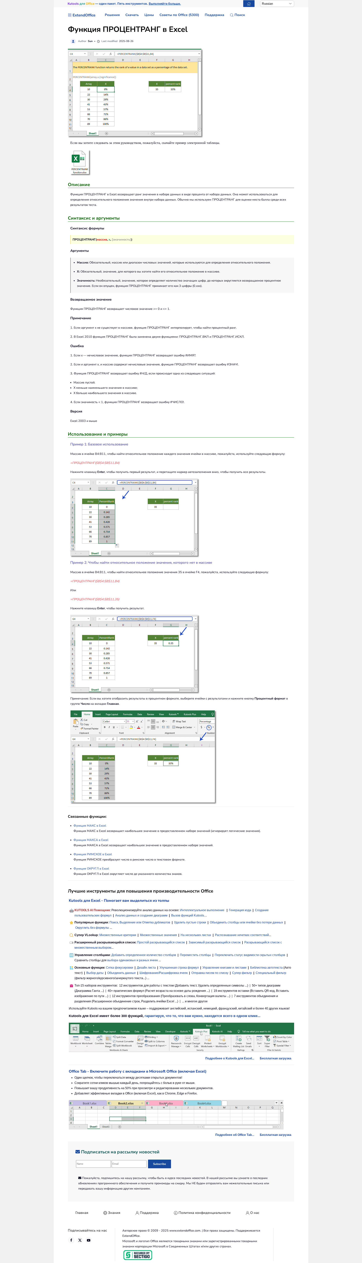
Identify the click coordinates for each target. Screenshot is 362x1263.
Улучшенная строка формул (179, 967)
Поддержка (149, 1212)
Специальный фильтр (271, 972)
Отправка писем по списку (209, 972)
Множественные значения (159, 935)
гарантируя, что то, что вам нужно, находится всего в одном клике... (202, 1016)
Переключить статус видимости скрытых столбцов (250, 955)
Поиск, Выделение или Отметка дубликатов (140, 922)
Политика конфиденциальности (205, 1212)
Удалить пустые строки (190, 922)
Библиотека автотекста (266, 967)
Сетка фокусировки (119, 967)
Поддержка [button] (214, 15)
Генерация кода (240, 910)
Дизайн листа (146, 967)
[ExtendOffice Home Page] (249, 3)
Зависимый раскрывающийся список (215, 942)
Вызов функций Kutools (187, 915)
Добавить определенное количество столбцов (143, 955)
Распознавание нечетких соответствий (242, 935)
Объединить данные (121, 972)
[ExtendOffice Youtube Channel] (88, 1240)
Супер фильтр (242, 972)
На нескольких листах (196, 935)
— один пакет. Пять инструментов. (124, 3)
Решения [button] (112, 15)
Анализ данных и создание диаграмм (141, 915)
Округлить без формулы (92, 927)
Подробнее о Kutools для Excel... (229, 1058)
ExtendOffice (84, 15)
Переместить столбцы (195, 955)
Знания (114, 1212)
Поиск (240, 15)
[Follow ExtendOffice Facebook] (71, 1240)
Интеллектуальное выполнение (202, 910)
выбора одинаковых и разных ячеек (132, 960)
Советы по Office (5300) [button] (179, 15)
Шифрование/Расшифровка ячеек (164, 972)
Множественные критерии (117, 935)
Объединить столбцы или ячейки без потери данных (246, 922)
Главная (81, 1212)
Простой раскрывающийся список (161, 942)
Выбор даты (95, 972)
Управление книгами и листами (224, 967)
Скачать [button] (132, 15)
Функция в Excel (90, 826)
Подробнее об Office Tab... (234, 1134)
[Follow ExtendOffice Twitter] (80, 1240)
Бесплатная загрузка (275, 1058)
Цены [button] (149, 15)
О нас (254, 1212)
